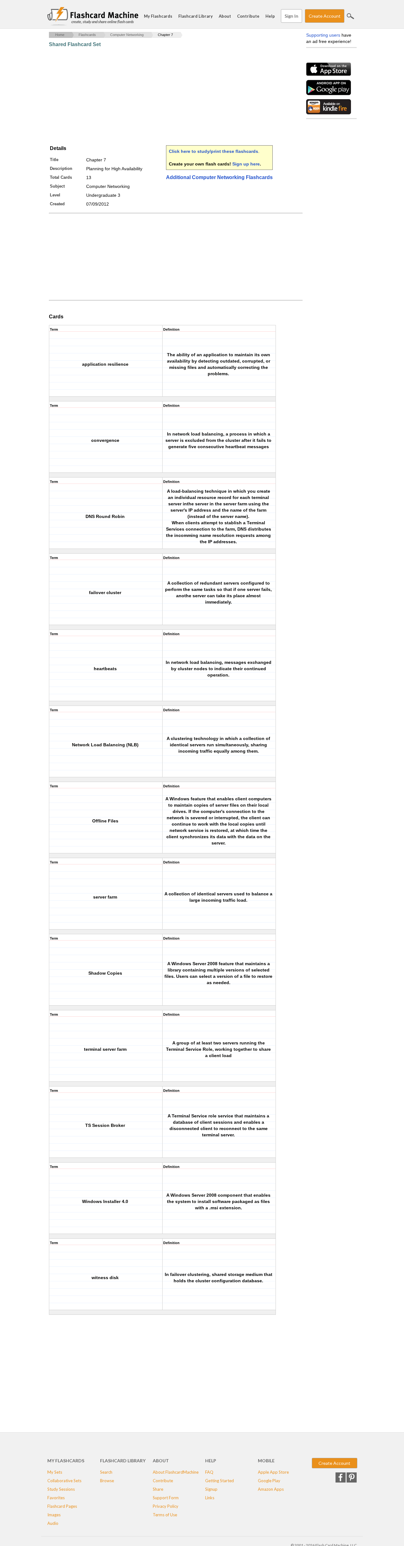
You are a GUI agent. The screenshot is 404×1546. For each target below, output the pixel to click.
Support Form (166, 1497)
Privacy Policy (165, 1506)
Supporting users (323, 35)
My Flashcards (158, 16)
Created (57, 204)
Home (59, 35)
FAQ (209, 1472)
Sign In (291, 16)
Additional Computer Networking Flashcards (219, 177)
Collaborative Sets (64, 1480)
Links (209, 1497)
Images (54, 1514)
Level (55, 195)
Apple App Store (273, 1472)
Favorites (56, 1497)
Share (158, 1489)
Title (54, 159)
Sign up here (246, 163)
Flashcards (87, 35)
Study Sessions (61, 1489)
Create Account (325, 16)
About (225, 16)
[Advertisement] (164, 96)
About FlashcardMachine (176, 1472)
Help (270, 16)
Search (350, 16)
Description (61, 168)
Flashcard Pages (62, 1506)
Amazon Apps (271, 1489)
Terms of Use (165, 1514)
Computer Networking (127, 35)
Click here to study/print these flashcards (213, 151)
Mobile (266, 1460)
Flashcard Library (195, 16)
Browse (107, 1480)
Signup (211, 1489)
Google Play (269, 1480)
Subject (57, 186)
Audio (52, 1523)
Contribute (248, 16)
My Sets (54, 1472)
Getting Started (219, 1480)
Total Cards (61, 177)
